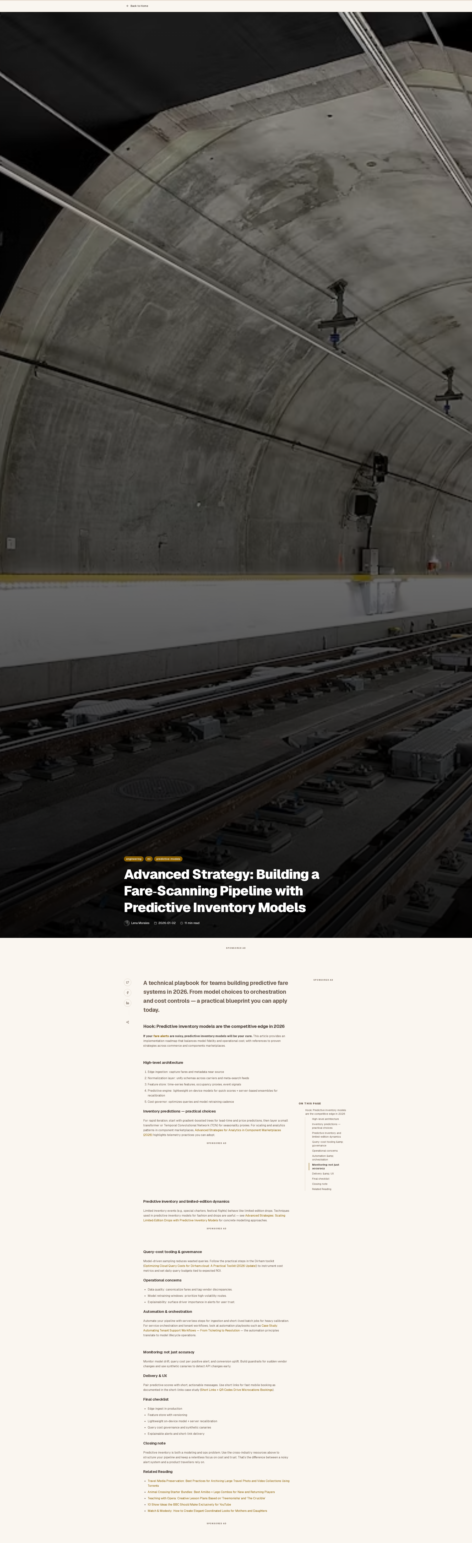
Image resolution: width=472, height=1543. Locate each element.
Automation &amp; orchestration (323, 1157)
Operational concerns (325, 1150)
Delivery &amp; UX (323, 1173)
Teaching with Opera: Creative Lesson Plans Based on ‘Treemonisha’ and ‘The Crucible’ (207, 1498)
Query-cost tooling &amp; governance (327, 1143)
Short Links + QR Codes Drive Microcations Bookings (237, 1390)
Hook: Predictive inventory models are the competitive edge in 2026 (325, 1111)
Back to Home (139, 6)
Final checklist (320, 1178)
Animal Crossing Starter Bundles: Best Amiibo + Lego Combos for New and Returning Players (211, 1492)
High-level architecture (325, 1119)
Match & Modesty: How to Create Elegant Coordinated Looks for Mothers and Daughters (207, 1511)
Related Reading (321, 1189)
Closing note (319, 1184)
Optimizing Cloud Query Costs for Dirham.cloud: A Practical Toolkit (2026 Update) (200, 1266)
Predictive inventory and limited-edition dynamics (326, 1134)
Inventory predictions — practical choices (326, 1125)
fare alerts (161, 1036)
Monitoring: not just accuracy (325, 1166)
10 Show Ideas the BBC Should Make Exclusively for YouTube (189, 1504)
